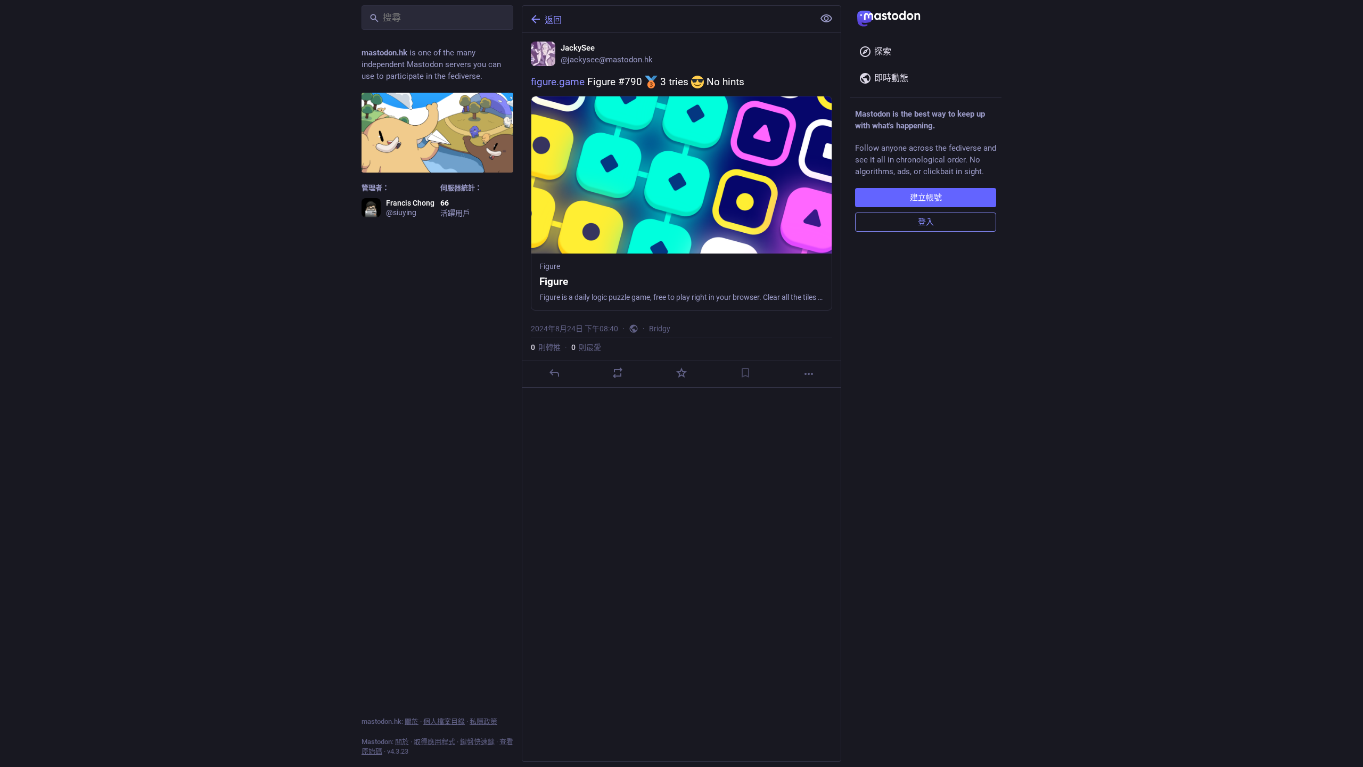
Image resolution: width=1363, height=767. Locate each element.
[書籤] (745, 372)
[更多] (808, 374)
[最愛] (681, 372)
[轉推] (617, 372)
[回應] (554, 372)
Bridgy (659, 328)
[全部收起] (826, 18)
